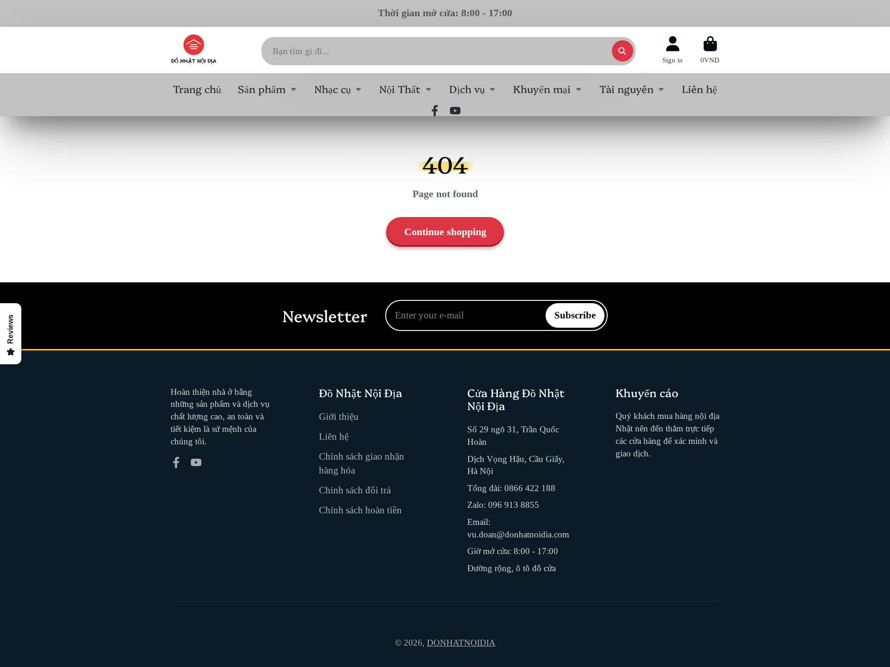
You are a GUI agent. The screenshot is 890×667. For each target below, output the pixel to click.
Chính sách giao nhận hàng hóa (361, 463)
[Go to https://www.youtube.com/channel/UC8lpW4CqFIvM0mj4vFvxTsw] (455, 110)
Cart (709, 50)
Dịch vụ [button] (467, 88)
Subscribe (575, 315)
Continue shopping (445, 231)
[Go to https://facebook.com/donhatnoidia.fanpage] (434, 110)
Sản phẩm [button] (262, 88)
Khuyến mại (542, 88)
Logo (194, 50)
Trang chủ (197, 88)
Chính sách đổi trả (355, 490)
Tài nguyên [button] (626, 88)
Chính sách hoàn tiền (360, 510)
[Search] (622, 51)
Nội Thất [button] (399, 88)
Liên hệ (699, 88)
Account (672, 50)
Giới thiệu (339, 416)
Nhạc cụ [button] (332, 88)
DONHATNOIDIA (461, 643)
